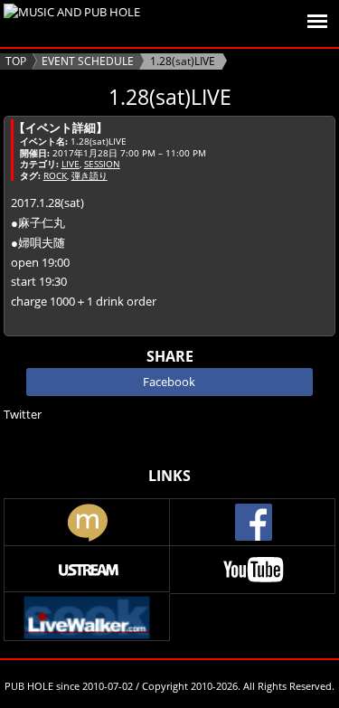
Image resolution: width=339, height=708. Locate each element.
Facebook (169, 381)
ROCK (55, 175)
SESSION (102, 163)
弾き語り (89, 175)
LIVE (70, 163)
